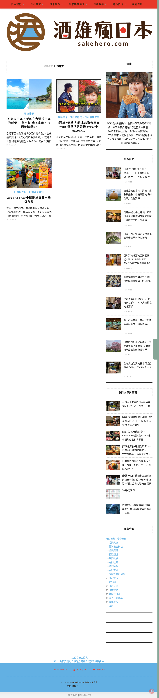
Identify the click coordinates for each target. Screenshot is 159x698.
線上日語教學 (116, 598)
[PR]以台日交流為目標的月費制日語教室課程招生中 (79, 661)
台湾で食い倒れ (117, 574)
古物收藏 (113, 562)
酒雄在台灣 (114, 594)
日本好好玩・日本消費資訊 (85, 117)
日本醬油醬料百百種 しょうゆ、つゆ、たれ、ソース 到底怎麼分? (136, 465)
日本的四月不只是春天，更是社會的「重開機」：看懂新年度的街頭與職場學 (138, 346)
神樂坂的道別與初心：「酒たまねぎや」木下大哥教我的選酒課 (138, 302)
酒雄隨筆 (29, 113)
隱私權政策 (85, 695)
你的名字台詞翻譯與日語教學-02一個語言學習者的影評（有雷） (136, 509)
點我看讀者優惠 (79, 657)
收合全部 (121, 538)
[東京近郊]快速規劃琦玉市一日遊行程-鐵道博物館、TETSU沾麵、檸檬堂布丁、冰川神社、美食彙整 (136, 452)
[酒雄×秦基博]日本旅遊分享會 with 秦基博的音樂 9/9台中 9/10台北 (79, 126)
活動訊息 (63, 117)
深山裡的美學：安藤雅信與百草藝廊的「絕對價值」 (138, 322)
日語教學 (98, 4)
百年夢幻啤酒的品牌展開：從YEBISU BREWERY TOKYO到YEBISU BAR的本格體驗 (138, 260)
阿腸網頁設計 (85, 686)
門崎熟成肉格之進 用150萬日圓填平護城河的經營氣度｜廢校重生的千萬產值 (138, 216)
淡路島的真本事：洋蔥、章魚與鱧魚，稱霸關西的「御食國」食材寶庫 (138, 194)
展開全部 (110, 538)
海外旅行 (118, 4)
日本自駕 (35, 4)
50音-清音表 (128, 490)
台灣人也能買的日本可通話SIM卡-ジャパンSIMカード (138, 365)
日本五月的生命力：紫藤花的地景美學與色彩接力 (138, 236)
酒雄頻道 (113, 554)
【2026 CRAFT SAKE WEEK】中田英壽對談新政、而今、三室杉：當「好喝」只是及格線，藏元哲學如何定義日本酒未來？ (138, 173)
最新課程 (113, 550)
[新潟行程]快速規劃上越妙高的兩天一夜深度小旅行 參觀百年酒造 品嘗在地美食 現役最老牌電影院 (136, 481)
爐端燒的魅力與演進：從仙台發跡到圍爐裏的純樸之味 (138, 279)
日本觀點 (55, 4)
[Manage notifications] (151, 691)
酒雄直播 (113, 570)
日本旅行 (16, 4)
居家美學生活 (77, 4)
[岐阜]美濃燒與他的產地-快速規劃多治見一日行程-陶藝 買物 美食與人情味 (137, 421)
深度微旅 (113, 558)
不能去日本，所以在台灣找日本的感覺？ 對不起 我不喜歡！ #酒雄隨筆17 (29, 122)
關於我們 (72, 695)
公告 (111, 605)
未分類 (112, 582)
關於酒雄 (137, 4)
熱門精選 (113, 566)
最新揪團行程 (116, 546)
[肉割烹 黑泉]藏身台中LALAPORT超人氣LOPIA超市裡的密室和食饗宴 (136, 435)
